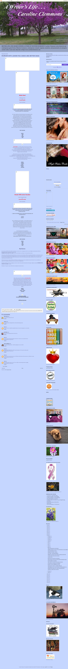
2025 (48, 526)
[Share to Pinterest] (20, 309)
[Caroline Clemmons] (49, 205)
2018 (48, 535)
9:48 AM (5, 340)
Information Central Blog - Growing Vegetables (53, 496)
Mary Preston (6, 316)
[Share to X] (18, 309)
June (48, 543)
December (49, 536)
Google (23, 136)
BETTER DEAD (17, 310)
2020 (48, 532)
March (49, 547)
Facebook (22, 163)
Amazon (22, 133)
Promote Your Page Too (49, 206)
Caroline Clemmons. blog (23, 310)
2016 (48, 575)
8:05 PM (5, 334)
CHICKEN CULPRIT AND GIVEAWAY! (53, 569)
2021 (48, 531)
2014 (48, 577)
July (48, 542)
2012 (48, 580)
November (49, 537)
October (49, 538)
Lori (4, 337)
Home (22, 368)
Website (22, 162)
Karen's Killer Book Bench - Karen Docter (52, 498)
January (49, 572)
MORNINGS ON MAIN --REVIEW (52, 552)
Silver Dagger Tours (14, 311)
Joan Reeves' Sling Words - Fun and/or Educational (53, 497)
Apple (22, 134)
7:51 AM (5, 358)
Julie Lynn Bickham (6, 343)
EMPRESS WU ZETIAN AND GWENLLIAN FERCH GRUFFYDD (57, 554)
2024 (48, 527)
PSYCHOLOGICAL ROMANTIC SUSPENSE (54, 563)
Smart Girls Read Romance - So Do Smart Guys (53, 504)
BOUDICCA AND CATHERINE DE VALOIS (54, 564)
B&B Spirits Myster (12, 310)
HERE (25, 296)
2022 (48, 530)
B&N (22, 135)
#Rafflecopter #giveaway (7, 310)
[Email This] (16, 309)
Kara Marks (5, 332)
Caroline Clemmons (48, 191)
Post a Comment (5, 366)
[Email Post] (14, 309)
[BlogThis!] (17, 309)
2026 (48, 525)
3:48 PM (5, 329)
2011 (48, 581)
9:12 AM (5, 364)
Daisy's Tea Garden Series (29, 310)
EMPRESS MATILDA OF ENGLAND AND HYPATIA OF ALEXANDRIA (58, 549)
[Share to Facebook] (19, 309)
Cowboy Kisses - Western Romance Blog (52, 495)
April (48, 546)
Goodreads (22, 167)
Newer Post (3, 368)
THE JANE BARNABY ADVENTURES (53, 548)
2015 (48, 576)
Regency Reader (49, 503)
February (49, 571)
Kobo (22, 137)
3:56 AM (5, 318)
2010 (48, 582)
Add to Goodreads (22, 130)
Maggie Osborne (62, 222)
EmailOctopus (60, 67)
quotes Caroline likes (50, 220)
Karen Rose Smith (35, 310)
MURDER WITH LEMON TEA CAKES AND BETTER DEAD (56, 568)
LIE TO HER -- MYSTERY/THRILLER (53, 553)
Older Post (41, 368)
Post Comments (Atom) (8, 369)
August (49, 541)
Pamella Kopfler (10, 311)
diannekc (5, 321)
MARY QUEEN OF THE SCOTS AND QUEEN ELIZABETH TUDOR (57, 559)
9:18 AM (5, 352)
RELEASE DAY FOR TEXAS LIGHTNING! (54, 558)
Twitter (22, 164)
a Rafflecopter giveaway (22, 300)
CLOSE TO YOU (50, 557)
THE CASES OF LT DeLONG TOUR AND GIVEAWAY (55, 562)
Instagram (22, 165)
